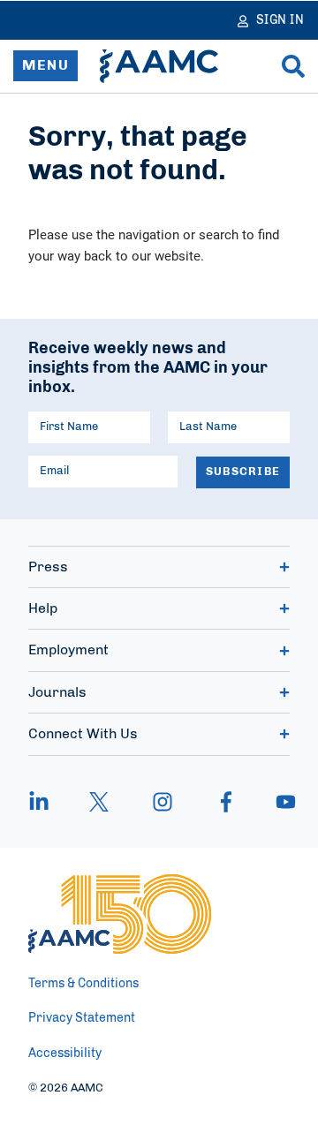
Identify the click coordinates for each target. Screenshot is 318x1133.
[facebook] (226, 801)
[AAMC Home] (159, 66)
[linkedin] (47, 801)
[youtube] (277, 801)
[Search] (293, 66)
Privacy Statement (81, 1018)
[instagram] (162, 801)
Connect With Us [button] (83, 734)
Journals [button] (57, 692)
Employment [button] (68, 650)
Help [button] (42, 608)
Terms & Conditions (83, 984)
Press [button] (48, 567)
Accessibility (65, 1053)
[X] (99, 801)
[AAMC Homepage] (119, 914)
